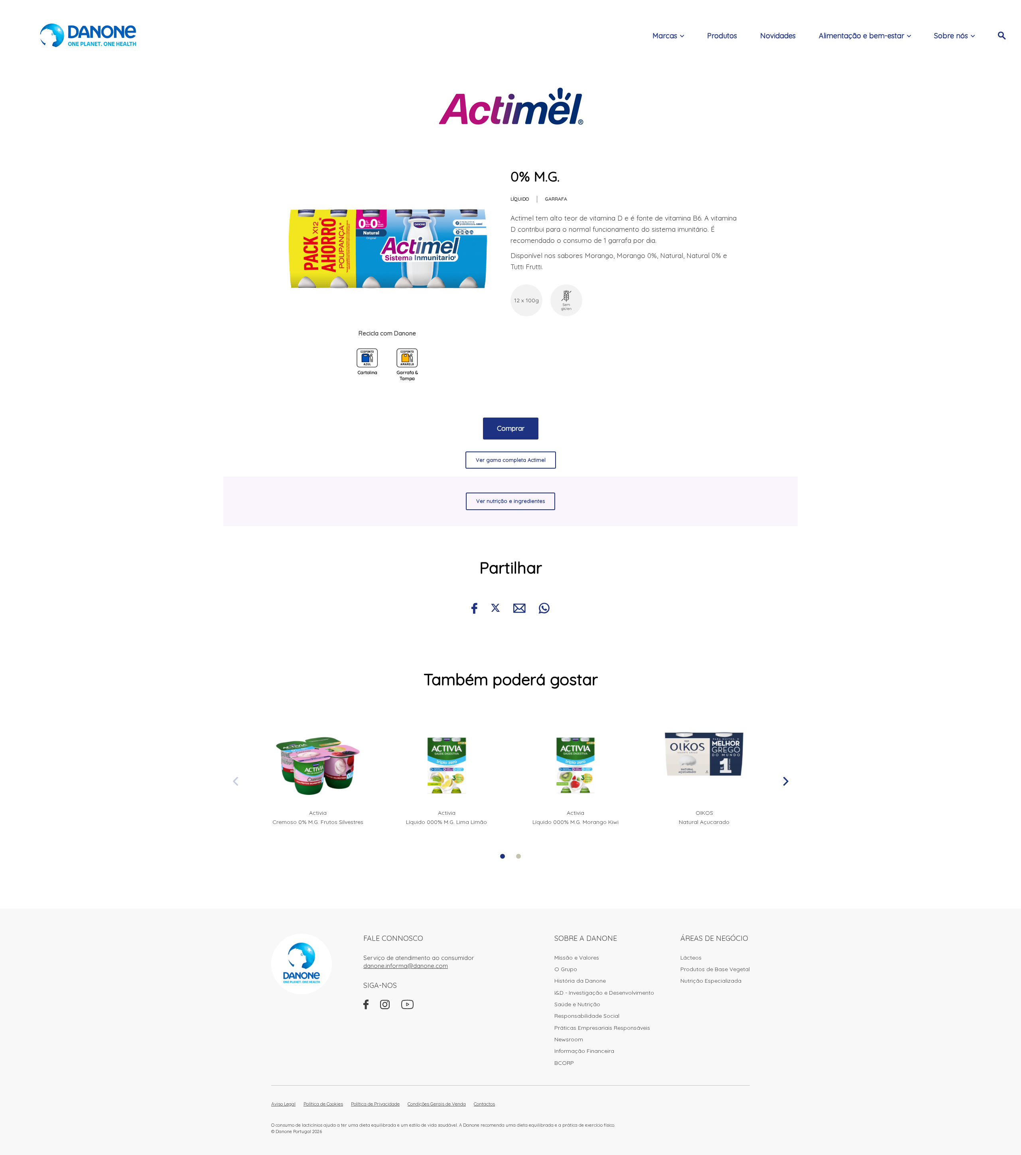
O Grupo (565, 969)
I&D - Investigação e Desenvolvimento (604, 992)
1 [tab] (502, 856)
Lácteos (691, 957)
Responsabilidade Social (586, 1015)
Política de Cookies (323, 1104)
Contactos (484, 1104)
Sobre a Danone (585, 938)
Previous (235, 781)
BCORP (564, 1062)
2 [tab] (518, 856)
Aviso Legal (283, 1104)
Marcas (664, 35)
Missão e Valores (576, 957)
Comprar (510, 428)
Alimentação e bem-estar (861, 35)
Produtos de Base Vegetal (715, 969)
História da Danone (580, 980)
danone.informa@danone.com (405, 966)
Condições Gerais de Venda (437, 1104)
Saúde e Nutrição (577, 1004)
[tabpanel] (317, 774)
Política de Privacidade (375, 1104)
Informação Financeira (584, 1050)
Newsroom (568, 1039)
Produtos (722, 35)
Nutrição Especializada (710, 980)
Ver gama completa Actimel (511, 460)
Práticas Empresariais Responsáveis (602, 1027)
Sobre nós (951, 35)
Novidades (778, 35)
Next (786, 781)
